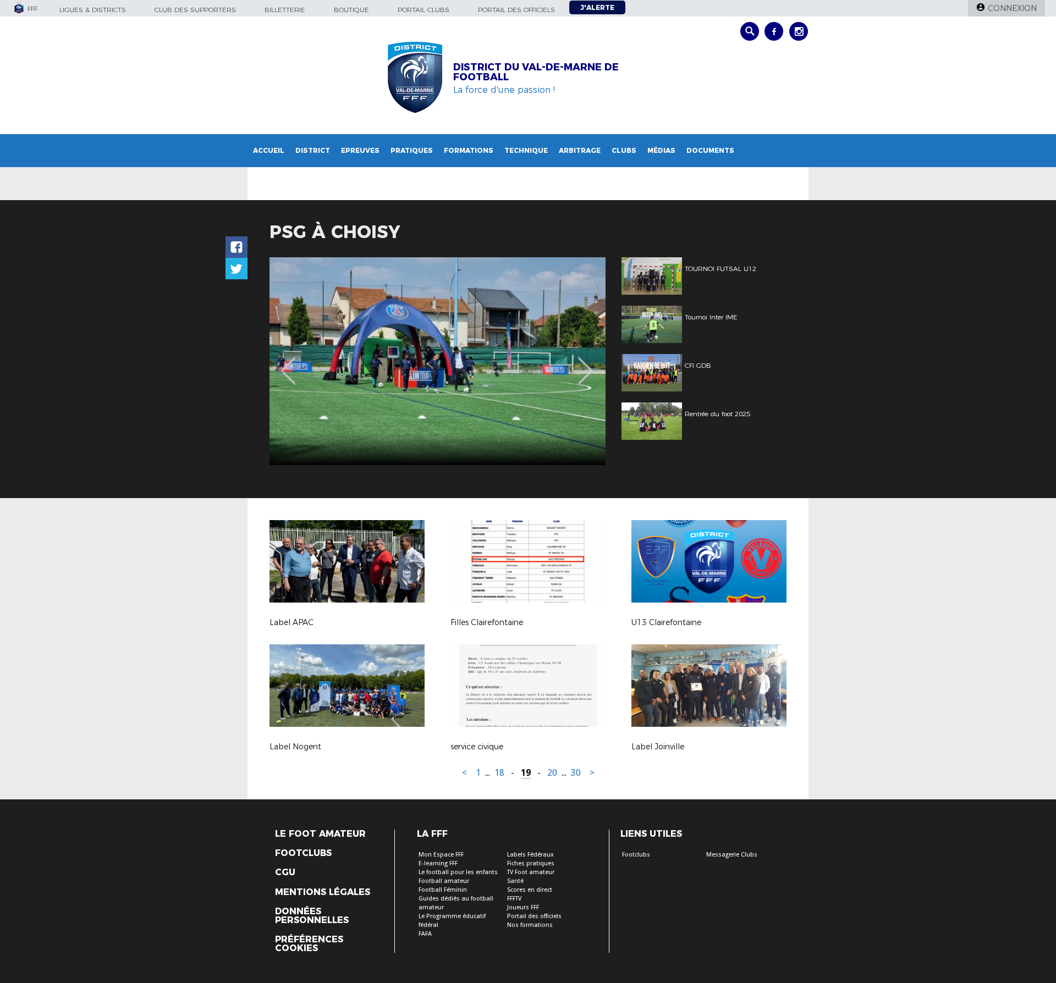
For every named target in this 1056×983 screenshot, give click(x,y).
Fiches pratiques (530, 863)
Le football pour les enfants (458, 872)
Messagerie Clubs (731, 854)
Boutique (351, 10)
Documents (710, 150)
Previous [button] (288, 363)
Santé (515, 881)
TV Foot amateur (530, 872)
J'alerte (597, 7)
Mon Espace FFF (441, 854)
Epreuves (360, 150)
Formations (468, 150)
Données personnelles (312, 916)
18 (499, 772)
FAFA (425, 933)
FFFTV (514, 898)
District (312, 150)
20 (552, 772)
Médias (661, 150)
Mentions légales (322, 892)
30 (576, 772)
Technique (526, 150)
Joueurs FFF (523, 907)
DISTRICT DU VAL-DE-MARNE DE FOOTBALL (536, 72)
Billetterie (285, 10)
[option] (438, 361)
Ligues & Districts (92, 10)
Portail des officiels (516, 10)
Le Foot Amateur (320, 834)
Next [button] (585, 363)
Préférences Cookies (309, 944)
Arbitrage (580, 150)
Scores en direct (529, 889)
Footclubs (303, 853)
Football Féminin (443, 889)
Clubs (624, 150)
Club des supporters (195, 10)
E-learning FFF (438, 863)
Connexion (1012, 8)
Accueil (268, 150)
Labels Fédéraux (530, 854)
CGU (285, 872)
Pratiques (412, 150)
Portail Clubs (423, 10)
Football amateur (444, 881)
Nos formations (530, 925)
